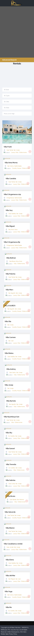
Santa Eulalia (17, 166)
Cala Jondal (10, 547)
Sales (7, 634)
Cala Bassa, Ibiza (14, 261)
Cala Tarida (10, 150)
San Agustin (11, 293)
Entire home (23, 152)
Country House (16, 168)
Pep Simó (11, 229)
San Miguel (11, 579)
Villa (15, 263)
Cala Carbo (12, 372)
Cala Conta (11, 483)
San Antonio (20, 499)
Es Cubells (11, 436)
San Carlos (10, 166)
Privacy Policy (13, 634)
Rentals (3, 634)
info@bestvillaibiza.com (9, 77)
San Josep (17, 150)
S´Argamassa (10, 197)
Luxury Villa (14, 152)
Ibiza (16, 229)
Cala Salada (13, 499)
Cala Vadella (12, 213)
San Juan (11, 340)
